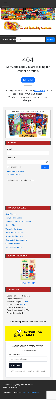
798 (25, 307)
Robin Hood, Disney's (14, 232)
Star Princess (11, 214)
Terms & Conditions (30, 392)
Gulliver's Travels (12, 244)
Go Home (28, 79)
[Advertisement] (28, 193)
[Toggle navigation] (5, 4)
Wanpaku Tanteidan (13, 229)
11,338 (25, 301)
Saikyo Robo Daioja (13, 218)
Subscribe (15, 366)
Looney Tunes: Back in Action (18, 221)
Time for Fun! (28, 282)
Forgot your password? (15, 172)
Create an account (13, 175)
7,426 (22, 304)
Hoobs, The (10, 225)
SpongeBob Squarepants (16, 240)
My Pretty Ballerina (13, 247)
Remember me (16, 167)
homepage (39, 90)
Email (9, 149)
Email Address (16, 354)
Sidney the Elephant (14, 236)
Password (11, 158)
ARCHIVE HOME (8, 39)
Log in (45, 167)
